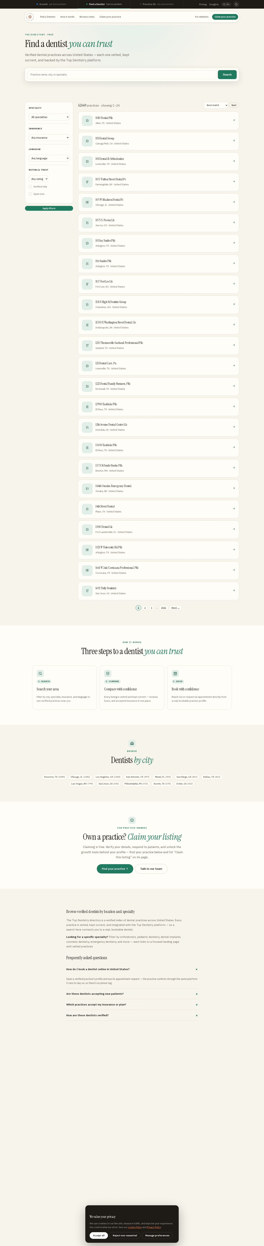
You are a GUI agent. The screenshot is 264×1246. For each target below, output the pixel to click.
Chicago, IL (80, 777)
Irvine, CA (184, 783)
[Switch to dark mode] (236, 4)
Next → (176, 607)
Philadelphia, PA (136, 783)
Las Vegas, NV (82, 783)
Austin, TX (162, 783)
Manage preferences (157, 1235)
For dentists (202, 16)
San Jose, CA (109, 783)
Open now (38, 194)
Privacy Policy (154, 1227)
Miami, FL (163, 777)
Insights (214, 4)
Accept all (99, 1235)
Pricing (203, 4)
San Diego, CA (187, 777)
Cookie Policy (135, 1227)
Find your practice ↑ (115, 868)
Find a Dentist (47, 16)
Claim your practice (110, 16)
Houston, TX (54, 777)
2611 (163, 607)
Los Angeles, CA (108, 777)
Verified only (40, 186)
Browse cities (87, 16)
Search (227, 74)
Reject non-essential (125, 1235)
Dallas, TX (211, 777)
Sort (233, 105)
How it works (67, 16)
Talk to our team (151, 868)
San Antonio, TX (137, 777)
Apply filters (49, 208)
